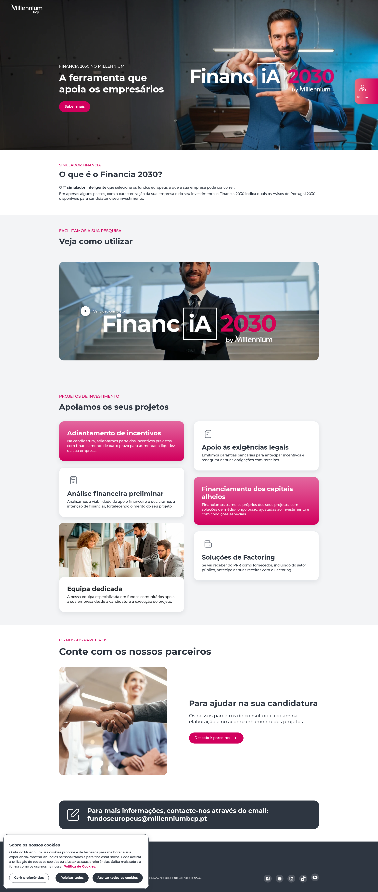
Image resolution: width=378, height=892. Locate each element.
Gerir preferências (29, 878)
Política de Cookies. (79, 866)
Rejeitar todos (72, 878)
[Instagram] (280, 879)
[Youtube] (315, 877)
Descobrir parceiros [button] (212, 738)
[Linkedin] (291, 879)
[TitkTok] (303, 879)
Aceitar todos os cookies (117, 878)
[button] (27, 9)
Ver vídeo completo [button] (109, 311)
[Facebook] (268, 879)
